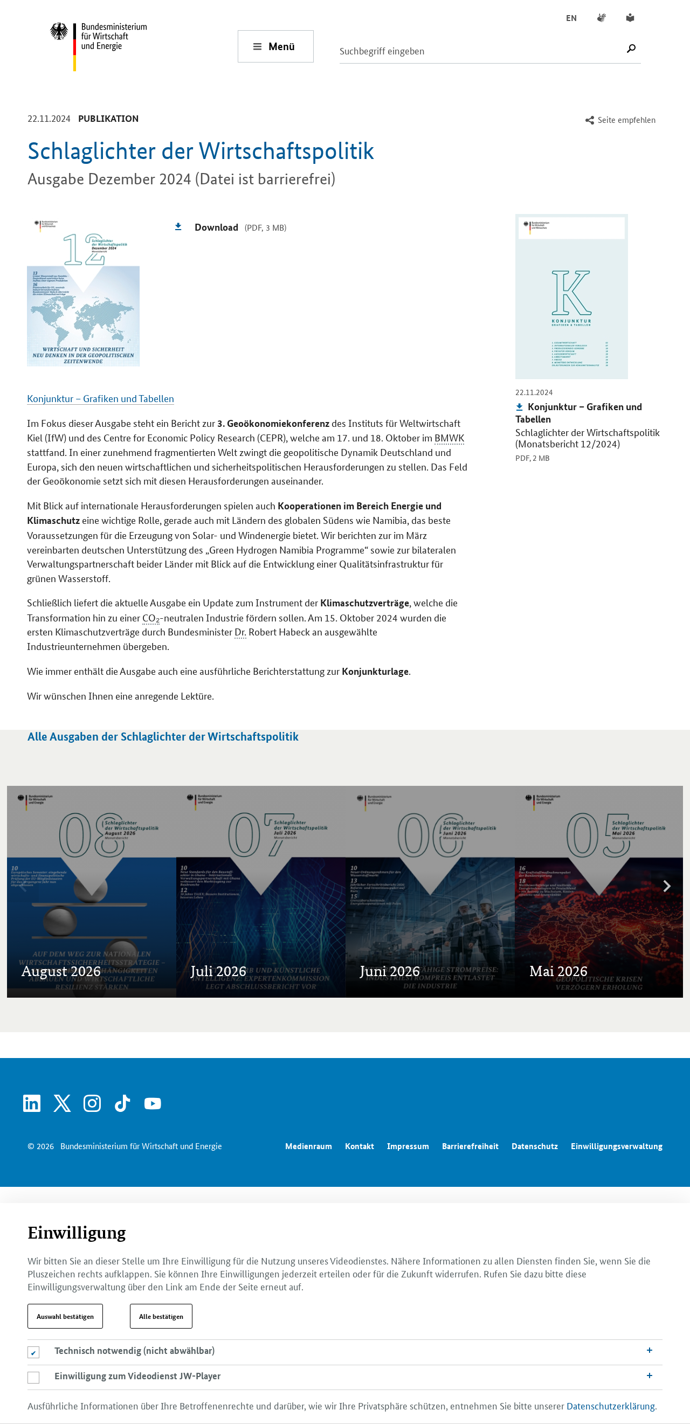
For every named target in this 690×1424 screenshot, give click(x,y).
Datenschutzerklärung (611, 1405)
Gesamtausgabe (51, 831)
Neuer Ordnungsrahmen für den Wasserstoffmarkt (420, 870)
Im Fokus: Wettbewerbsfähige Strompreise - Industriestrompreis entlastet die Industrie (425, 831)
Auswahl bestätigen (65, 1316)
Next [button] (667, 886)
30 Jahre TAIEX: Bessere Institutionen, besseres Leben (246, 916)
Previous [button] (23, 886)
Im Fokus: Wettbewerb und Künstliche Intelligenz (242, 849)
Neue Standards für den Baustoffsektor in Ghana (236, 882)
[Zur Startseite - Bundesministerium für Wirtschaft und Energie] (143, 46)
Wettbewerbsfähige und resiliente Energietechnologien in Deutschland (597, 916)
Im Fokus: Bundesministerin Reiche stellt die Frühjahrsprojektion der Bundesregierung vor (596, 843)
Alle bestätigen (161, 1316)
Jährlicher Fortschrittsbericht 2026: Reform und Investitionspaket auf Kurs (427, 910)
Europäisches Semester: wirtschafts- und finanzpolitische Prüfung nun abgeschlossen (91, 910)
